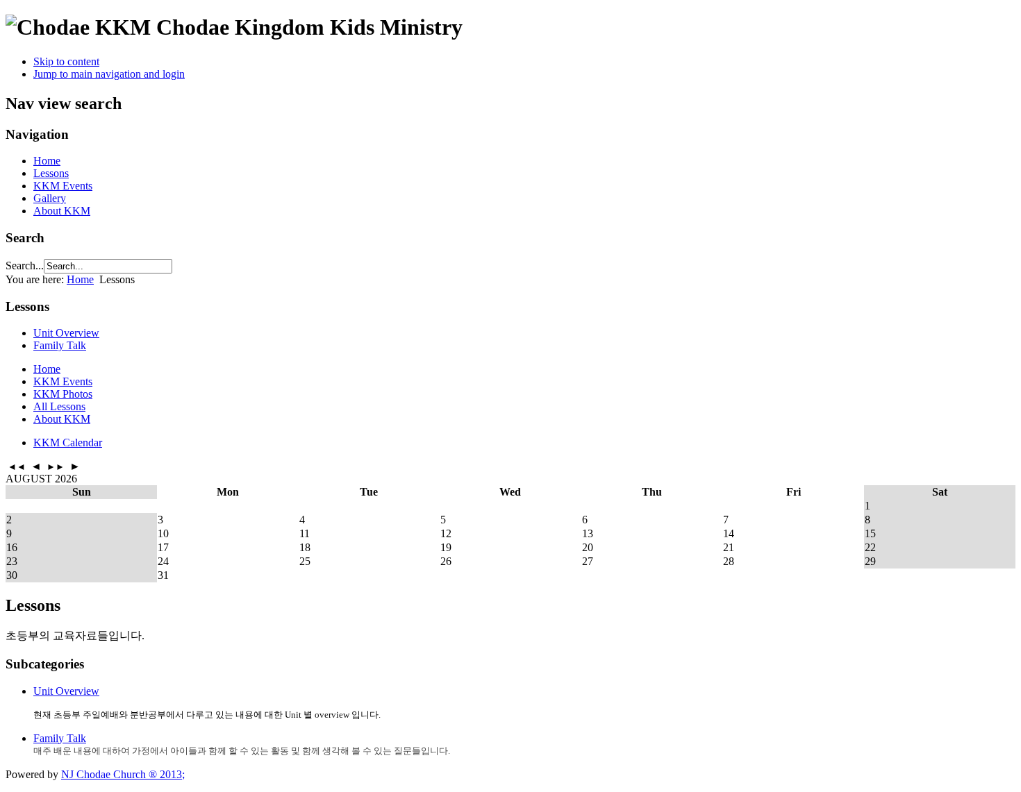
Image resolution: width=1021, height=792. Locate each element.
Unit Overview (66, 333)
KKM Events (62, 186)
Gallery (49, 198)
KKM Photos (62, 394)
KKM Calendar (67, 442)
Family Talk (59, 345)
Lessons (51, 173)
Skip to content (66, 61)
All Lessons (59, 406)
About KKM (61, 211)
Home (46, 161)
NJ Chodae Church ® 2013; (123, 774)
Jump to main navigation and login (109, 74)
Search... (25, 265)
